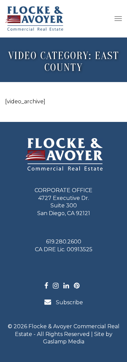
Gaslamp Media (63, 341)
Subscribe (69, 302)
